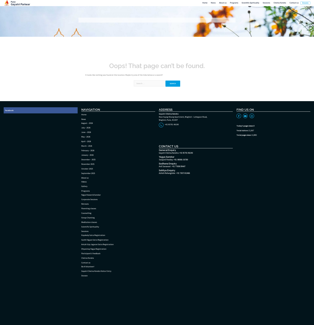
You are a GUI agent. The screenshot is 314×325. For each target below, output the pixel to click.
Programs (234, 3)
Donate (305, 3)
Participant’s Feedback (90, 253)
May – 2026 (85, 136)
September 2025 (88, 173)
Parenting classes (88, 208)
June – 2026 (86, 132)
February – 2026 (87, 150)
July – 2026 (85, 127)
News (213, 3)
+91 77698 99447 (178, 166)
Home (204, 3)
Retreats (85, 204)
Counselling (86, 213)
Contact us (294, 3)
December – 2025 (88, 159)
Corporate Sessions (89, 199)
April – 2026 (86, 141)
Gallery (84, 186)
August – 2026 (87, 123)
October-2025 (87, 168)
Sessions (266, 3)
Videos (84, 181)
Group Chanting (88, 217)
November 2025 (87, 164)
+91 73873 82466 (183, 173)
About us (223, 3)
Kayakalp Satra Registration (93, 235)
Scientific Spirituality (250, 3)
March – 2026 (86, 146)
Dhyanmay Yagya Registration (93, 249)
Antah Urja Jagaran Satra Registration (97, 244)
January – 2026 (87, 155)
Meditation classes (89, 222)
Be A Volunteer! (87, 266)
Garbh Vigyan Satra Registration (94, 240)
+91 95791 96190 (186, 153)
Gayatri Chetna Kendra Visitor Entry (96, 271)
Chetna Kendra (280, 3)
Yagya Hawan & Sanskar (91, 195)
